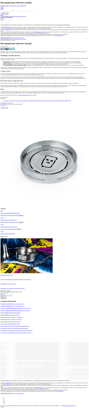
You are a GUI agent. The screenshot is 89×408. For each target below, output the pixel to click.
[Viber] (8, 49)
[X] (7, 49)
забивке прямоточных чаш (25, 95)
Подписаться (3, 105)
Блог (5, 39)
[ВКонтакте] (1, 49)
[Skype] (12, 49)
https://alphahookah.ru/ (7, 27)
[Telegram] (14, 49)
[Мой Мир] (5, 49)
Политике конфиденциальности (68, 405)
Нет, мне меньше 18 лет (18, 37)
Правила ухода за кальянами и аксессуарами (16, 39)
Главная (2, 39)
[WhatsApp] (10, 49)
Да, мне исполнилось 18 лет (6, 37)
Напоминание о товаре (7, 295)
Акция (3, 294)
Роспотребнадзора (59, 35)
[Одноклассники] (3, 49)
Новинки (4, 297)
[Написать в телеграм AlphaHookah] (4, 403)
